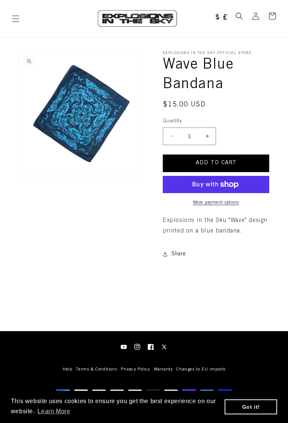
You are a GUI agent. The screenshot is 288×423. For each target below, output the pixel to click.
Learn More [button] (54, 411)
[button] (16, 18)
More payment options (216, 202)
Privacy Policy (135, 369)
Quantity (172, 121)
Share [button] (178, 254)
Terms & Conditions (96, 369)
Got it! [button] (251, 407)
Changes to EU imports (200, 369)
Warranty (163, 369)
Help (67, 369)
